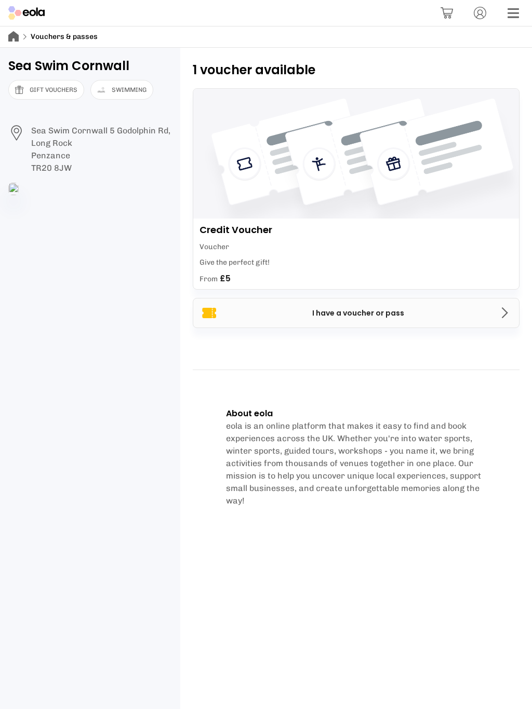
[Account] (480, 13)
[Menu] (513, 13)
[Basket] (446, 13)
